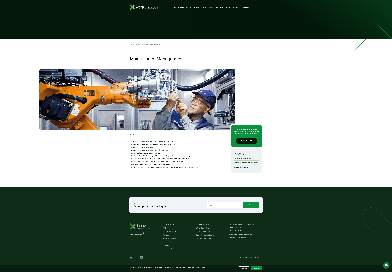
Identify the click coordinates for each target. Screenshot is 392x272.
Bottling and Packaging (204, 231)
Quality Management (241, 154)
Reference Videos (169, 238)
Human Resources (170, 231)
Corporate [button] (188, 7)
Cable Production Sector (205, 235)
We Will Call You (246, 141)
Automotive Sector (202, 224)
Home (132, 44)
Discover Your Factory (178, 7)
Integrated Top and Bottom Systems (246, 162)
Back (132, 134)
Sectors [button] (211, 7)
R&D (164, 228)
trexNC (228, 7)
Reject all (244, 268)
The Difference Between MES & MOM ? (243, 234)
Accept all (256, 268)
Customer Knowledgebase (238, 238)
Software (166, 245)
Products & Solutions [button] (200, 7)
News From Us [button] (236, 7)
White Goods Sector (203, 228)
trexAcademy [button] (219, 7)
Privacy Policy (168, 242)
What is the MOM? (235, 231)
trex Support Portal (169, 249)
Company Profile (169, 224)
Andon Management (241, 167)
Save (251, 205)
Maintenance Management (243, 158)
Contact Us (246, 7)
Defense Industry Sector (204, 238)
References (167, 235)
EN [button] (260, 7)
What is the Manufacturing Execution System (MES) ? (242, 226)
